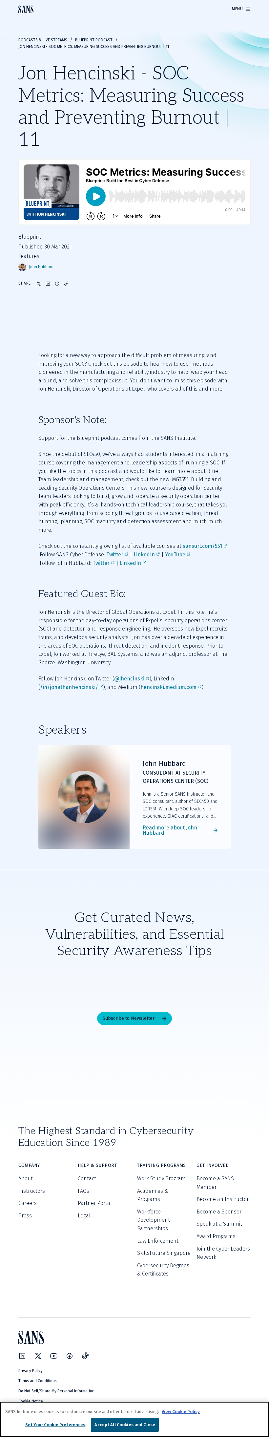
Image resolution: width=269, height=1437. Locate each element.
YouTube (175, 554)
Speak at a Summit (219, 1224)
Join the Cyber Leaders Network (223, 1253)
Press (25, 1215)
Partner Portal (95, 1203)
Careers (27, 1203)
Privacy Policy (30, 1370)
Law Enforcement (157, 1241)
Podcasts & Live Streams (42, 40)
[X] (38, 1356)
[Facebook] (69, 1356)
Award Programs (216, 1236)
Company (29, 1165)
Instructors (31, 1191)
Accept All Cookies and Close (124, 1424)
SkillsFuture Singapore (164, 1253)
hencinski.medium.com (168, 687)
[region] (134, 1419)
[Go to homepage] (25, 9)
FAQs (83, 1191)
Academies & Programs (152, 1195)
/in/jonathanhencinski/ (69, 687)
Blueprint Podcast (94, 40)
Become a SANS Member (215, 1182)
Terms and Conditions (37, 1381)
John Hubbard (41, 267)
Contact (87, 1178)
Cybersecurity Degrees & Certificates (163, 1269)
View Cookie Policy (181, 1411)
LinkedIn (144, 554)
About (25, 1178)
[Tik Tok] (85, 1356)
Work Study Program (161, 1178)
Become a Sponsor (219, 1212)
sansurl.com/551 (202, 546)
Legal (84, 1215)
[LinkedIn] (22, 1356)
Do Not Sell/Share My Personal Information (56, 1391)
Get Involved (213, 1165)
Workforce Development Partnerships (153, 1220)
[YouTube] (54, 1356)
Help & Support (97, 1165)
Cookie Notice (30, 1401)
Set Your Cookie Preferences (55, 1424)
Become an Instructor (223, 1199)
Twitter (114, 554)
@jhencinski (129, 679)
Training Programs (161, 1165)
